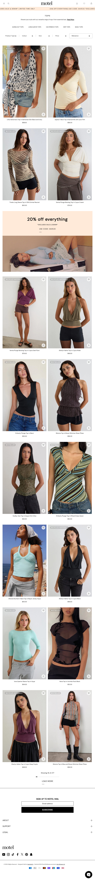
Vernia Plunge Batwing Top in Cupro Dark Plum (25, 350)
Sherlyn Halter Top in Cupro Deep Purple (24, 764)
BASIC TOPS (79, 27)
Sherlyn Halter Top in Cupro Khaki (70, 350)
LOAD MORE (47, 781)
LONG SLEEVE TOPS (34, 27)
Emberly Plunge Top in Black (24, 433)
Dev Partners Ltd (61, 864)
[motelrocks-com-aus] (46, 3)
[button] (43, 48)
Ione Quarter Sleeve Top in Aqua (24, 681)
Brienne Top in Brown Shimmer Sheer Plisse (70, 433)
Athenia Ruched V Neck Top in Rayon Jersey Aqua (24, 599)
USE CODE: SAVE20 (47, 229)
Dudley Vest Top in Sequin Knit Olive (24, 516)
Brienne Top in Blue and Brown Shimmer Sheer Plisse (70, 764)
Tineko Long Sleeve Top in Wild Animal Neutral (25, 202)
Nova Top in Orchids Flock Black (70, 681)
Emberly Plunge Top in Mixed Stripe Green (70, 516)
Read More (70, 20)
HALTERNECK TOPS (52, 27)
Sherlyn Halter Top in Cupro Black (70, 599)
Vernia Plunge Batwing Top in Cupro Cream (70, 202)
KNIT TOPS (66, 27)
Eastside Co (30, 864)
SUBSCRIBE (47, 810)
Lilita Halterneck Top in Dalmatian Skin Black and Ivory (24, 120)
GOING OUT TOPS (18, 27)
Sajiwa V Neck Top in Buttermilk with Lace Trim (70, 120)
